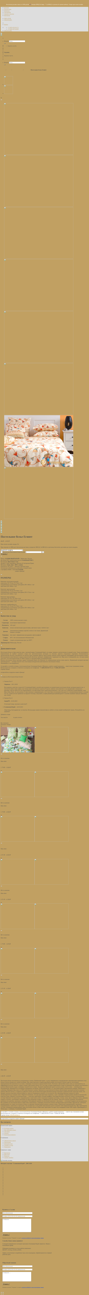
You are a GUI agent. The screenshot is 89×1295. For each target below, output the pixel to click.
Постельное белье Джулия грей (10, 808)
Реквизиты (7, 1147)
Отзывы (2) (5, 675)
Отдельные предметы (10, 48)
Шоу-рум (7, 1154)
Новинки (7, 11)
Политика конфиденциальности (10, 1165)
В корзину (4, 554)
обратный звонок (32, 49)
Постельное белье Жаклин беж (10, 851)
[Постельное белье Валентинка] (8, 84)
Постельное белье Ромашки (9, 764)
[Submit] (5, 43)
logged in (10, 717)
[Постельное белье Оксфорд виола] (8, 93)
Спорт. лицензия (9, 56)
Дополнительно (7, 645)
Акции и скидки (9, 14)
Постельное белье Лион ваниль (10, 940)
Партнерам (7, 1142)
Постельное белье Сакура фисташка (11, 985)
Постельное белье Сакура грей (10, 896)
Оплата (6, 1133)
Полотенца (7, 51)
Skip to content (5, 1)
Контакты (7, 15)
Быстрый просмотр (6, 756)
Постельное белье (9, 45)
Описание (5, 555)
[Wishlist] (1, 798)
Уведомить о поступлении (77, 1202)
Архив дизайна (8, 1157)
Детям (6, 50)
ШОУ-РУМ (7, 18)
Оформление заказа (10, 1140)
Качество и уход (7, 612)
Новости (6, 1156)
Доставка (7, 1131)
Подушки (7, 59)
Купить (3, 769)
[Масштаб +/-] (3, 1292)
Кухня (6, 53)
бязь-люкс (27, 70)
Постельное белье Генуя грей (9, 1030)
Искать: (6, 41)
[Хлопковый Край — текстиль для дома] (13, 34)
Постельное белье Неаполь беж (10, 1073)
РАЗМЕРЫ (5, 574)
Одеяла (6, 58)
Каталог (6, 7)
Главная (3, 70)
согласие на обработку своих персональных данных (31, 1204)
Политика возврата (10, 1134)
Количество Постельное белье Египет (14, 552)
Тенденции (7, 12)
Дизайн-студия (8, 1145)
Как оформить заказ (10, 1130)
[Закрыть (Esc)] (1, 1292)
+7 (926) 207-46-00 (21, 49)
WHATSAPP (8, 20)
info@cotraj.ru (15, 669)
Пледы (6, 55)
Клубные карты (8, 1128)
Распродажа (7, 9)
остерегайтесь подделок (8, 571)
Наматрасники (8, 47)
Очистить (26, 550)
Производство (8, 1144)
